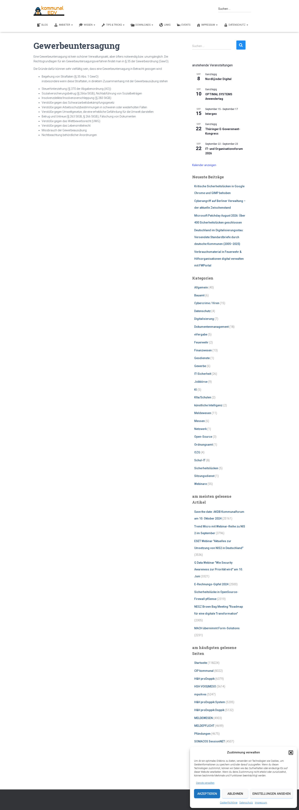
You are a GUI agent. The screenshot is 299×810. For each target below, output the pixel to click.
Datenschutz (246, 802)
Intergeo (211, 113)
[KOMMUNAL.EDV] (49, 11)
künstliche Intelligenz (208, 405)
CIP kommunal (204, 670)
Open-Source (203, 436)
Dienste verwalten (205, 783)
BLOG (44, 24)
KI (195, 389)
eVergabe (200, 334)
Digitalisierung (204, 318)
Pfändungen (202, 733)
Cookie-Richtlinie (228, 802)
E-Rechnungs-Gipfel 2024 (211, 584)
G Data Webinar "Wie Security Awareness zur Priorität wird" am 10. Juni (218, 569)
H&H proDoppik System (209, 702)
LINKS (167, 24)
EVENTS (185, 24)
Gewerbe (200, 366)
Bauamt (199, 295)
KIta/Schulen (202, 397)
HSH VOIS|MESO (205, 686)
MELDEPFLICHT (204, 725)
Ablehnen (235, 794)
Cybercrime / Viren (206, 303)
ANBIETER (65, 24)
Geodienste (202, 358)
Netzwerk (200, 429)
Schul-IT (199, 460)
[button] (291, 753)
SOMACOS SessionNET (209, 741)
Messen (199, 421)
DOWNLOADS (143, 24)
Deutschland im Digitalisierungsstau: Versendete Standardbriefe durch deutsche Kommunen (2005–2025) (218, 237)
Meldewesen (202, 413)
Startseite (200, 662)
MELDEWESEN (203, 718)
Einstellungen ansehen (271, 794)
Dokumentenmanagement (211, 326)
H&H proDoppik (204, 678)
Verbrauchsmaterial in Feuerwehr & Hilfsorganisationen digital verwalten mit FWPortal (219, 258)
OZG (197, 452)
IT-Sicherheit (202, 373)
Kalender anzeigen (204, 165)
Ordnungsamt (203, 444)
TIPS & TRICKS (114, 24)
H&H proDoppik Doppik (209, 710)
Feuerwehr (201, 342)
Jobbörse (200, 381)
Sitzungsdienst (204, 476)
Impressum (261, 802)
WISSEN (88, 24)
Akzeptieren (207, 794)
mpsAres (200, 694)
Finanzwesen (203, 350)
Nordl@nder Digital (218, 79)
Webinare (200, 484)
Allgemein (201, 287)
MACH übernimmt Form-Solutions (217, 628)
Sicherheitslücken (206, 468)
